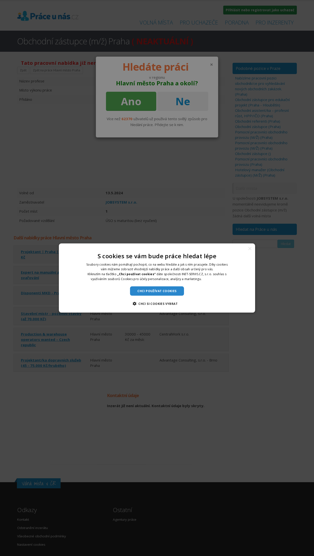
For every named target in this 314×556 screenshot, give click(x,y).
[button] (157, 304)
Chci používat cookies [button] (156, 291)
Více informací (213, 279)
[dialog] (157, 278)
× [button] (249, 248)
